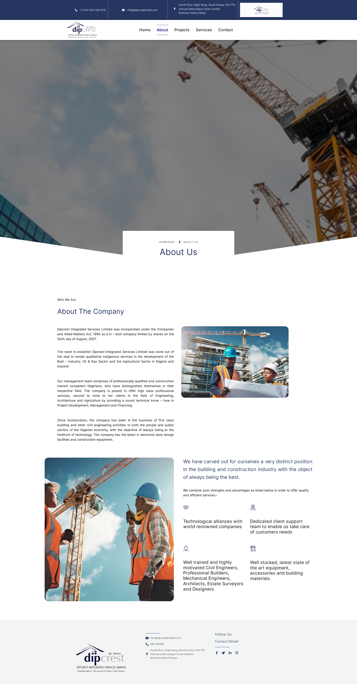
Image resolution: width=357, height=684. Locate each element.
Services (204, 30)
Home (144, 30)
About (162, 30)
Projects (181, 30)
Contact (225, 30)
